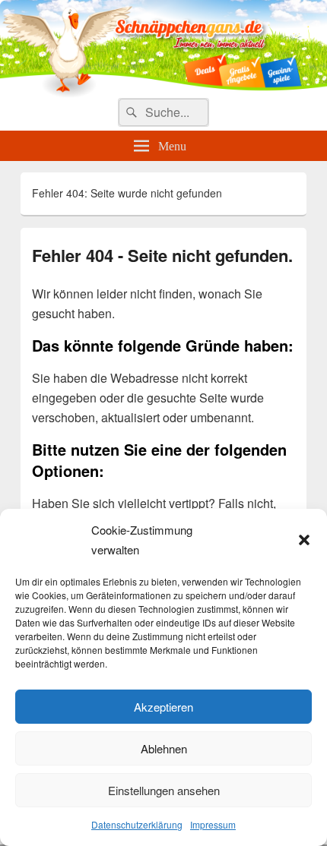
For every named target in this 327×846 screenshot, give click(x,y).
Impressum (213, 824)
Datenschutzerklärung (137, 824)
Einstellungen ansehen (164, 790)
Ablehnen (164, 748)
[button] (304, 540)
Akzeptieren (163, 707)
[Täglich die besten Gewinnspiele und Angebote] (163, 93)
